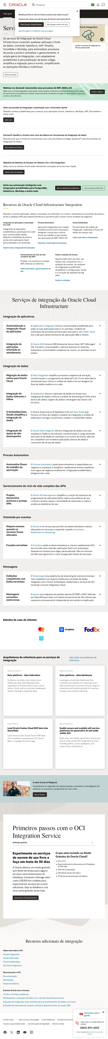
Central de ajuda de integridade (39, 1024)
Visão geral (7, 14)
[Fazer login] (98, 4)
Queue (36, 594)
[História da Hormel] (16, 629)
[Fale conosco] (103, 4)
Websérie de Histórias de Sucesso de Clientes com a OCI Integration (34, 162)
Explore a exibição (62, 280)
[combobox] (59, 5)
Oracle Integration (11, 954)
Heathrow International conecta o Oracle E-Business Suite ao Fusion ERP (37, 1005)
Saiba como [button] (8, 120)
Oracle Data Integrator (43, 430)
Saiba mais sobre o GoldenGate (85, 237)
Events (36, 526)
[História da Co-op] (41, 638)
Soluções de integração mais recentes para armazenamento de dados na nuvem (39, 1001)
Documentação (10, 976)
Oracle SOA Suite (11, 958)
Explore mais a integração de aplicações (19, 248)
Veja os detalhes (39, 795)
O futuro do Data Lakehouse (16, 994)
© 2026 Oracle (8, 1020)
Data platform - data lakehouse (76, 675)
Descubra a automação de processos (52, 243)
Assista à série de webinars (14, 172)
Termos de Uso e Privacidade (29, 1020)
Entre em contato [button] (10, 75)
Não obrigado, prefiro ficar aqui (57, 24)
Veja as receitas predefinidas (93, 188)
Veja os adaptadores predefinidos (68, 188)
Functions (79, 529)
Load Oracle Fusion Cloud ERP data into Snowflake (28, 729)
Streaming (50, 532)
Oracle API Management (45, 495)
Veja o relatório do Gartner (12, 147)
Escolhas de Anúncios (65, 1020)
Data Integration (40, 375)
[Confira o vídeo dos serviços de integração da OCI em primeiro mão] (89, 33)
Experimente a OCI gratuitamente (25, 898)
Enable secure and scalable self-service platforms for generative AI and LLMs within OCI (80, 730)
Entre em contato (58, 1024)
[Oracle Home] (17, 4)
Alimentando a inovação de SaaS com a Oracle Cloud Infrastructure (33, 998)
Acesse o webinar (97, 92)
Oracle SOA (38, 344)
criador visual (88, 331)
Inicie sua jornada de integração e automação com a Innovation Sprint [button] (35, 107)
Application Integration (44, 325)
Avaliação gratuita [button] (20, 842)
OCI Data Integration (12, 965)
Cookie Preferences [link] (48, 1020)
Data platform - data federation (24, 675)
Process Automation (42, 464)
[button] (4, 4)
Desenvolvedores (11, 983)
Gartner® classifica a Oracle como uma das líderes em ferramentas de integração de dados (44, 135)
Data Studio (79, 411)
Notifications (37, 532)
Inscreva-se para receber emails (14, 1024)
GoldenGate (38, 393)
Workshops (8, 980)
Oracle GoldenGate (11, 961)
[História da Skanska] (16, 638)
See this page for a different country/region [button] (36, 31)
